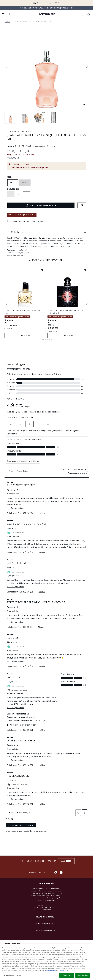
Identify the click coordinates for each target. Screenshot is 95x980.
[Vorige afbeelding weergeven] (6, 67)
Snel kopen (24, 336)
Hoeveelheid (13, 189)
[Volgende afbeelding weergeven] (87, 67)
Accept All (66, 975)
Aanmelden (66, 861)
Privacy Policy (50, 970)
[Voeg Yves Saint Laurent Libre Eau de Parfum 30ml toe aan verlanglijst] (41, 270)
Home (7, 22)
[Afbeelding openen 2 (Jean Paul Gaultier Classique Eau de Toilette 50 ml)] (25, 118)
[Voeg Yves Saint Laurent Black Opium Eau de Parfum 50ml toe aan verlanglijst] (84, 270)
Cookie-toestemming (46, 905)
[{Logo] (46, 14)
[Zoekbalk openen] (9, 14)
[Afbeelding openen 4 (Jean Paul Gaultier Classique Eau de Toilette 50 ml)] (53, 118)
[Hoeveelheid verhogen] (26, 194)
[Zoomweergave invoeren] (84, 104)
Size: (9, 177)
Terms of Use (64, 970)
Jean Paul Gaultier (19, 131)
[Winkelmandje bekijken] (88, 14)
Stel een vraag (52, 146)
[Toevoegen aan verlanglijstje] (81, 205)
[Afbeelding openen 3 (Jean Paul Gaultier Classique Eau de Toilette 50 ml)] (39, 118)
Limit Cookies (83, 975)
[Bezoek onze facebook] (56, 872)
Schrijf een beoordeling (35, 146)
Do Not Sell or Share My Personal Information (46, 909)
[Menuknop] (3, 14)
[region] (46, 962)
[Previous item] (6, 304)
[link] (82, 14)
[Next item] (87, 304)
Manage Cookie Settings (12, 975)
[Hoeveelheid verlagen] (10, 194)
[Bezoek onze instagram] (61, 872)
